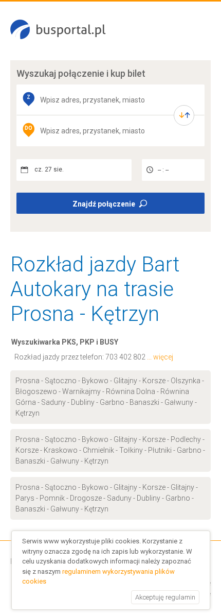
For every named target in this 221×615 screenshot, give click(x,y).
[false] (184, 115)
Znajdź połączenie (103, 204)
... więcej (160, 357)
